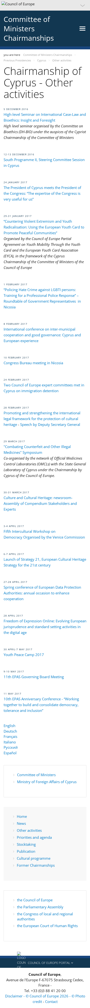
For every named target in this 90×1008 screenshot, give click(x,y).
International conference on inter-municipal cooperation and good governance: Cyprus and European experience (42, 335)
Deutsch (10, 731)
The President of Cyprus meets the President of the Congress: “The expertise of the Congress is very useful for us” (42, 193)
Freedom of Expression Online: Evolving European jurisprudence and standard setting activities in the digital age (45, 626)
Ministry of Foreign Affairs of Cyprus (47, 781)
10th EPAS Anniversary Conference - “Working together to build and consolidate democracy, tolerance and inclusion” (41, 704)
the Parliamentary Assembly (40, 906)
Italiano (10, 742)
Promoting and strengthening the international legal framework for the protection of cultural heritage (42, 418)
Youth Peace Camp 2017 (24, 654)
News (21, 823)
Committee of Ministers (36, 774)
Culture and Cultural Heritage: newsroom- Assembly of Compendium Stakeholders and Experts (40, 503)
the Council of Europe (35, 899)
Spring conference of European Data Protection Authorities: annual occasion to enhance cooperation (42, 593)
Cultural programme (33, 858)
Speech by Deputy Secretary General (50, 424)
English (9, 725)
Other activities (29, 830)
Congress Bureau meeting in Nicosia (34, 362)
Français (10, 736)
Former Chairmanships (36, 865)
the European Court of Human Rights (47, 925)
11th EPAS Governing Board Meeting (34, 676)
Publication (26, 851)
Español (10, 752)
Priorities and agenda (34, 837)
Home (22, 816)
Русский (11, 747)
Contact (51, 1001)
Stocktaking (26, 844)
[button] (45, 5)
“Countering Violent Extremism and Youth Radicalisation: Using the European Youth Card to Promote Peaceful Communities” (44, 227)
